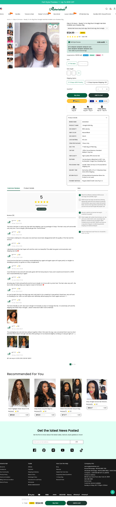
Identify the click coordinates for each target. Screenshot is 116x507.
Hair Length (70, 69)
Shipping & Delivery (33, 472)
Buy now (77, 95)
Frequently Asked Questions (64, 474)
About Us (2, 467)
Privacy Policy (3, 474)
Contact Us (3, 469)
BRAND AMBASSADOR (34, 485)
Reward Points (60, 479)
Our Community (4, 472)
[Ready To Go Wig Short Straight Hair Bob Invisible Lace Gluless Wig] (10, 33)
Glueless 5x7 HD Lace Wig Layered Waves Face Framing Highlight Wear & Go (96, 409)
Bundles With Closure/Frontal (102, 14)
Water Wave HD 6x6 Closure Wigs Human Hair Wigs (44, 409)
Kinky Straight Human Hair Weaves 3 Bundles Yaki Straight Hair (70, 402)
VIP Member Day (84, 14)
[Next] (75, 364)
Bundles (18, 14)
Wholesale (31, 482)
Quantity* (70, 89)
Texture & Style (29, 14)
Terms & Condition (5, 477)
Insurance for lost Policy (34, 479)
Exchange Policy (32, 477)
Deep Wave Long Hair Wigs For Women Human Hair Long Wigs (17, 409)
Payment (30, 469)
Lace (68, 59)
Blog (57, 467)
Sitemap (58, 469)
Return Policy (31, 474)
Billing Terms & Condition (7, 479)
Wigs (9, 14)
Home (2, 14)
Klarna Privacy (4, 482)
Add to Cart (99, 95)
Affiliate (30, 467)
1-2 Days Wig (59, 477)
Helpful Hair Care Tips (62, 472)
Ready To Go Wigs (43, 14)
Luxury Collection (70, 14)
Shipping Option (71, 78)
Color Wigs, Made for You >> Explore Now (58, 2)
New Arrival (57, 14)
